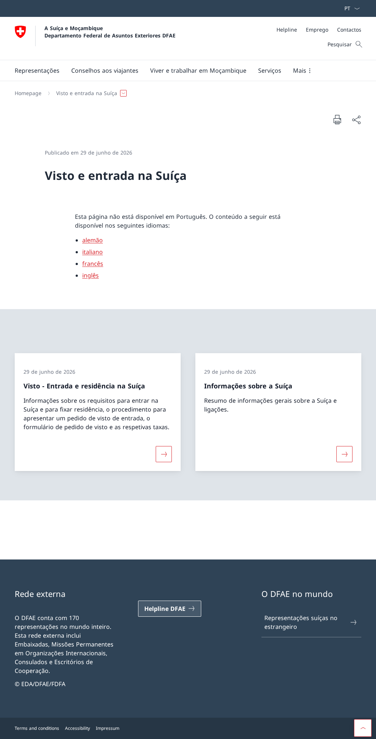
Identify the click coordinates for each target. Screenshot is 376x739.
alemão (92, 240)
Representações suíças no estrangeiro (300, 622)
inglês (90, 275)
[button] (37, 70)
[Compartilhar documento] (356, 119)
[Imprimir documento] (337, 119)
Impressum (107, 728)
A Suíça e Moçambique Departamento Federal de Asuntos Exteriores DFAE (110, 32)
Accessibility (77, 728)
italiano (92, 252)
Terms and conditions (37, 728)
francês (92, 264)
